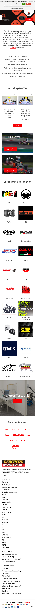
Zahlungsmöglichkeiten (10, 578)
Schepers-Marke (25, 376)
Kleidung (26, 203)
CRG (25, 222)
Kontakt (13, 48)
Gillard (4, 530)
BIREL (4, 517)
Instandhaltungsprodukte (10, 487)
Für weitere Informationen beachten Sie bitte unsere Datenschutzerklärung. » (17, 7)
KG (9, 203)
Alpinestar (9, 376)
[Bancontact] (24, 605)
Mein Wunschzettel (8, 562)
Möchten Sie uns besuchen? (11, 586)
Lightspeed (27, 602)
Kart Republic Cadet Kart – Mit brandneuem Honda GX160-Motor (26, 113)
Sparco (25, 357)
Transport (5, 500)
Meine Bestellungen (8, 557)
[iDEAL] (12, 605)
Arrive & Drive (6, 588)
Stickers (4, 505)
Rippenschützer (26, 241)
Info (17, 401)
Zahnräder (5, 490)
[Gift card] (9, 607)
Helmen (9, 338)
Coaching (5, 591)
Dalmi (26, 260)
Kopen (29, 19)
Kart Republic (6, 502)
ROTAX (9, 279)
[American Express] (12, 607)
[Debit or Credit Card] (9, 605)
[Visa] (21, 605)
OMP (25, 338)
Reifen (9, 222)
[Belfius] (3, 607)
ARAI (9, 241)
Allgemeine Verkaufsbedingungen (13, 571)
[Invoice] (15, 607)
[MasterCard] (18, 605)
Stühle (4, 542)
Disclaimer (5, 573)
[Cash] (3, 605)
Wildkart (5, 520)
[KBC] (6, 607)
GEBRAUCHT (6, 547)
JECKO (26, 279)
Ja (23, 3)
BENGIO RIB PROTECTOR (26, 318)
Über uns (5, 568)
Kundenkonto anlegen (9, 554)
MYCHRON (9, 298)
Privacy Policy (6, 576)
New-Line (9, 260)
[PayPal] (6, 605)
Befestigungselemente (10, 492)
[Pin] (18, 607)
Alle (17, 126)
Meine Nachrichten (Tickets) (11, 559)
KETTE (4, 545)
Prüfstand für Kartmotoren (11, 594)
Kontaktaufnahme (8, 583)
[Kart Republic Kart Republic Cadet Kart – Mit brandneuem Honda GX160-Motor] (25, 100)
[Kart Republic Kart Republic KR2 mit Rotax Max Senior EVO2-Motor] (9, 100)
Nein (28, 3)
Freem (9, 357)
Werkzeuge (6, 484)
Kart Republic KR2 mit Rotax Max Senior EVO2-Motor (9, 112)
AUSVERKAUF (25, 298)
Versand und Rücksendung (11, 581)
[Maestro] (27, 605)
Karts (9, 317)
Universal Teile (7, 507)
